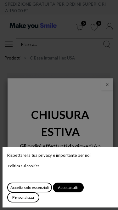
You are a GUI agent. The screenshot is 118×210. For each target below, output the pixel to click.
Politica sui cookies (24, 165)
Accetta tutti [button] (68, 187)
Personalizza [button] (23, 197)
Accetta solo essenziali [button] (29, 187)
